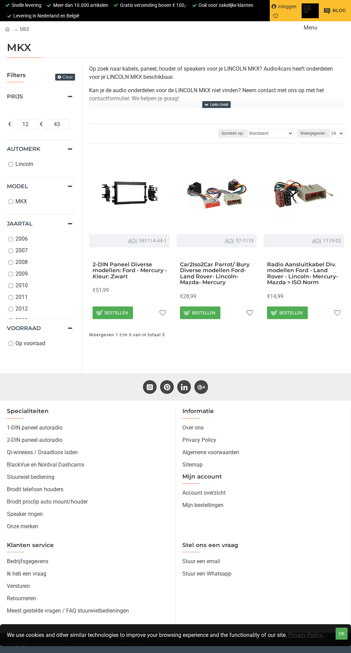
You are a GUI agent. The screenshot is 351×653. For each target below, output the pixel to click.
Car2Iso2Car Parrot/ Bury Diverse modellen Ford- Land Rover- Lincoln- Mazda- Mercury (215, 274)
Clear (67, 77)
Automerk (23, 149)
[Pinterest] (167, 387)
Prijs (15, 96)
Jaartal (20, 223)
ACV (132, 240)
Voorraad (24, 328)
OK (341, 633)
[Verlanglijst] (163, 312)
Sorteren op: (232, 133)
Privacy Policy (305, 635)
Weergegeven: (313, 133)
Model (17, 186)
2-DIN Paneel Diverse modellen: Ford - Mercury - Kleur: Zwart (130, 271)
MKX (24, 28)
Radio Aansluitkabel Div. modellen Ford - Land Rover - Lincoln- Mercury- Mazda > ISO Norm (302, 274)
